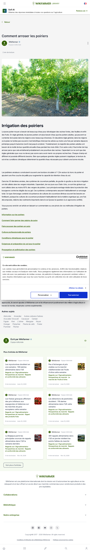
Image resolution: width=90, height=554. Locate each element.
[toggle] (5, 4)
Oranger (7, 324)
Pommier (7, 327)
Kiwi (13, 321)
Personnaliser (43, 295)
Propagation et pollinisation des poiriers (18, 250)
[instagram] (51, 528)
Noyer (38, 321)
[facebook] (39, 528)
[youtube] (45, 528)
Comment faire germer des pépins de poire (19, 220)
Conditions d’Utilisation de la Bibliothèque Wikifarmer (33, 540)
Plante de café (28, 324)
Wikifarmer (13, 42)
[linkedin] (33, 528)
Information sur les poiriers (13, 214)
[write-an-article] (45, 548)
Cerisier (35, 319)
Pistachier (16, 324)
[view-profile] (85, 340)
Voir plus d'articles (13, 465)
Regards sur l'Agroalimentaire (16, 372)
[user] (86, 548)
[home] (4, 548)
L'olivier (20, 321)
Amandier (17, 316)
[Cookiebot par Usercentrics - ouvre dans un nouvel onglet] (77, 257)
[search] (66, 548)
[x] (57, 528)
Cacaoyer (25, 319)
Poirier (39, 324)
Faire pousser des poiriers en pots (16, 226)
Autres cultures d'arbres (33, 316)
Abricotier (7, 316)
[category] (25, 548)
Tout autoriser (73, 295)
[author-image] (6, 340)
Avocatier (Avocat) (11, 319)
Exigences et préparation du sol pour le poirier (21, 244)
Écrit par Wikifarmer (20, 339)
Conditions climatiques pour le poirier (17, 238)
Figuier (6, 321)
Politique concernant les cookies (63, 540)
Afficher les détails (76, 288)
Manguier (29, 321)
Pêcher (16, 327)
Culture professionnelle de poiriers (16, 232)
